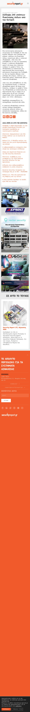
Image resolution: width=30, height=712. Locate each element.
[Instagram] (14, 408)
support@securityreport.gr (14, 387)
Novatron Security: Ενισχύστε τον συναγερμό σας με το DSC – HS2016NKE (14, 171)
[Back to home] (15, 3)
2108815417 (13, 384)
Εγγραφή (6, 400)
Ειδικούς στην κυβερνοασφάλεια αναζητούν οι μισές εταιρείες (13, 166)
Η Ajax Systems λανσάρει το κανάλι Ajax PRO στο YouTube (14, 180)
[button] (28, 3)
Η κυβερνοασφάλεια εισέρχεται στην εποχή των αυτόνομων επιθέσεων (14, 148)
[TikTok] (10, 408)
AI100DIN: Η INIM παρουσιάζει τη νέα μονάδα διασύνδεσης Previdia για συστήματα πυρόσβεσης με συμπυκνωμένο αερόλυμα (14, 128)
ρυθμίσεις (18, 706)
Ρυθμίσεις (15, 709)
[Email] (22, 408)
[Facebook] (2, 408)
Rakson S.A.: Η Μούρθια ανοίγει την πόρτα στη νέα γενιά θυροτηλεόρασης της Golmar (14, 142)
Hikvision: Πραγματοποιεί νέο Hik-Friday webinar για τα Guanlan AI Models (14, 136)
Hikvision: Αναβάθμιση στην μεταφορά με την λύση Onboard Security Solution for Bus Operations (12, 159)
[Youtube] (18, 408)
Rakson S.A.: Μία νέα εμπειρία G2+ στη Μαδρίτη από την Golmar (14, 175)
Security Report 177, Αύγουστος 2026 (14, 328)
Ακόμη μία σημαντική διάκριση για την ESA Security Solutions (13, 153)
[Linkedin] (6, 408)
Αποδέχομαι (6, 709)
